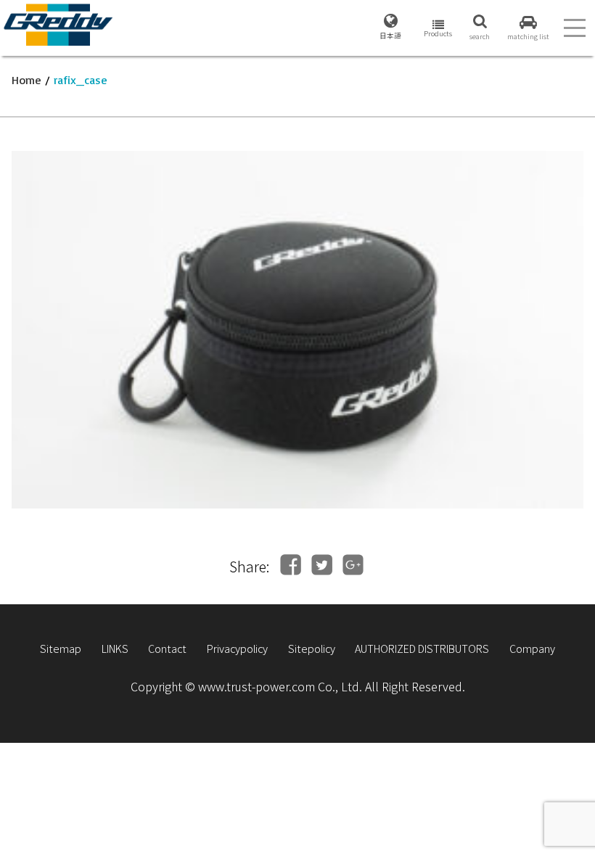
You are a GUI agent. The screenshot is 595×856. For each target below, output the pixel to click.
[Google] (353, 565)
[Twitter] (322, 565)
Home (26, 80)
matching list (528, 36)
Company (532, 648)
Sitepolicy (311, 648)
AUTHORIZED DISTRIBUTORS (422, 648)
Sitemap (60, 648)
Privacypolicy (237, 648)
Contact (167, 648)
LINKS (115, 648)
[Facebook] (290, 565)
